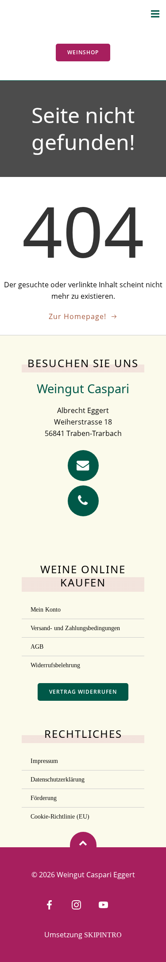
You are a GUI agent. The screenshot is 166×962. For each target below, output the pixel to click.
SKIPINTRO (103, 935)
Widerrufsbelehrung (55, 665)
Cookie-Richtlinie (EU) (60, 816)
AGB (37, 646)
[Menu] (155, 14)
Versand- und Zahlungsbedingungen (75, 628)
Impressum (44, 761)
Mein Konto (46, 609)
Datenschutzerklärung (58, 779)
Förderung (44, 798)
